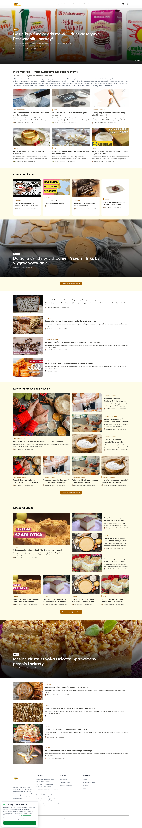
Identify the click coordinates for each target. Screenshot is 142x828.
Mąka (84, 4)
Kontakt (44, 818)
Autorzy (63, 776)
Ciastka (63, 4)
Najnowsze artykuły (53, 4)
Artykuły (39, 776)
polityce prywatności (25, 815)
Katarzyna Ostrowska (19, 48)
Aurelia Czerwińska (65, 782)
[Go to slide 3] (139, 60)
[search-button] (123, 4)
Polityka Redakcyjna (61, 818)
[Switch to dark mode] (127, 3)
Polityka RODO (51, 818)
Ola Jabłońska (17, 267)
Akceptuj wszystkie (20, 823)
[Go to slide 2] (137, 60)
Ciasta (90, 4)
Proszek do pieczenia (74, 4)
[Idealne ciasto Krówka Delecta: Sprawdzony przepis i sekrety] (71, 649)
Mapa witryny (71, 818)
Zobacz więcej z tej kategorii (70, 283)
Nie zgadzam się (19, 819)
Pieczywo (97, 4)
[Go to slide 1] (135, 60)
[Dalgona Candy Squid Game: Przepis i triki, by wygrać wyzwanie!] (71, 248)
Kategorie (86, 776)
